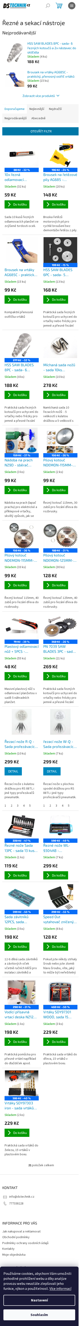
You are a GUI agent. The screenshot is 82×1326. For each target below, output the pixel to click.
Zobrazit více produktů (39, 96)
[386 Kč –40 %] (22, 1083)
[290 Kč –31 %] (22, 992)
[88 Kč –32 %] (22, 155)
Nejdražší (55, 109)
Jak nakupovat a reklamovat (21, 1231)
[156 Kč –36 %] (60, 440)
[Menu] (71, 5)
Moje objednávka (14, 1254)
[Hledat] (47, 5)
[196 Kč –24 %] (60, 155)
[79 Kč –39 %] (22, 627)
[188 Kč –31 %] (60, 536)
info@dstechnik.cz (21, 1196)
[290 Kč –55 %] (60, 897)
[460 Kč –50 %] (60, 992)
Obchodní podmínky (16, 1237)
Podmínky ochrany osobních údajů (25, 1243)
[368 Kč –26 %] (60, 627)
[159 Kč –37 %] (22, 440)
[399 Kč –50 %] (22, 897)
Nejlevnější (36, 109)
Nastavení (39, 1300)
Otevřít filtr (41, 131)
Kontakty (8, 1249)
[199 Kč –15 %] (60, 250)
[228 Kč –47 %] (22, 826)
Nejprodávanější (16, 118)
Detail (13, 771)
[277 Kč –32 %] (22, 345)
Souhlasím (39, 1314)
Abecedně (38, 118)
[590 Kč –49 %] (60, 826)
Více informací (60, 1288)
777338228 (16, 1203)
